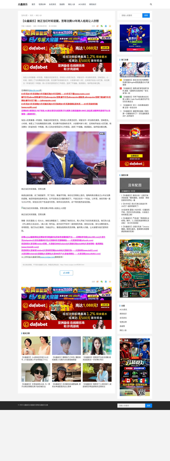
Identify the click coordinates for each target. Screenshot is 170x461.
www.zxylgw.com (47, 257)
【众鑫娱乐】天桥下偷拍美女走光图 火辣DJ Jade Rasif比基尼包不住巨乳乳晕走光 (136, 99)
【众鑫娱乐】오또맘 (128, 191)
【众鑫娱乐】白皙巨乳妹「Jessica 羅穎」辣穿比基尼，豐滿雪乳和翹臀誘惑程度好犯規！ (135, 229)
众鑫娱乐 (23, 4)
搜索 (146, 15)
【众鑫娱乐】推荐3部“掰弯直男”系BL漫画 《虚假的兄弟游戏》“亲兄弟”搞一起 (136, 90)
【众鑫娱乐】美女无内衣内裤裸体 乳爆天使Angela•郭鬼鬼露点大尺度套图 (136, 82)
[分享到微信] (101, 26)
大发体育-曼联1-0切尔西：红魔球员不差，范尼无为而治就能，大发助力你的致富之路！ (135, 212)
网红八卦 (71, 4)
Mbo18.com (34, 90)
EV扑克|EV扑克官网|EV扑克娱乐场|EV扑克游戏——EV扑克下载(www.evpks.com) (55, 94)
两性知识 (92, 4)
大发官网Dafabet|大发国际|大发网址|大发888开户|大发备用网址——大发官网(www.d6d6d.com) (60, 254)
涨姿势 (62, 4)
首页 (33, 4)
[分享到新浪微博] (97, 26)
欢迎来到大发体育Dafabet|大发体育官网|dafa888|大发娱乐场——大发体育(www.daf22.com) (59, 250)
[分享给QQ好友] (105, 26)
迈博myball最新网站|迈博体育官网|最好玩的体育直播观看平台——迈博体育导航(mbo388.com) (60, 237)
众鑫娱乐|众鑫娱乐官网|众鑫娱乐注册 (35, 405)
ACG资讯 (82, 4)
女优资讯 (52, 4)
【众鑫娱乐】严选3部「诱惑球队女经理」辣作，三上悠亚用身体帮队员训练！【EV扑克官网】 (135, 220)
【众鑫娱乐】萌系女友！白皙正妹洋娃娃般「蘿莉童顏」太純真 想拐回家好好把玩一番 (135, 197)
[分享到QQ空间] (110, 26)
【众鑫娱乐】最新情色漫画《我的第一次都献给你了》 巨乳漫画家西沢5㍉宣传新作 (136, 113)
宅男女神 (42, 4)
